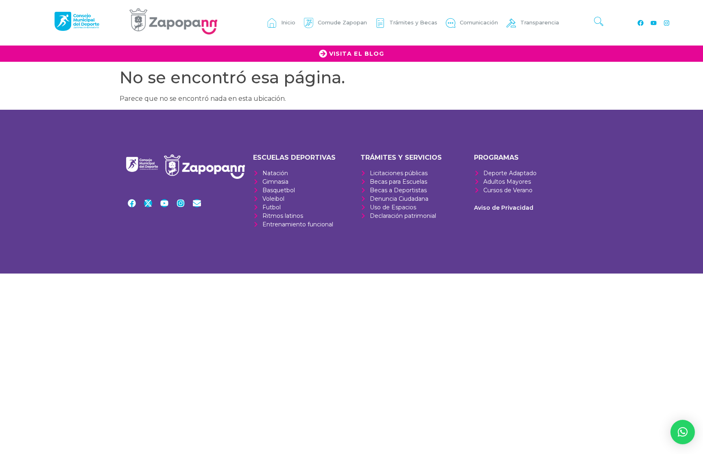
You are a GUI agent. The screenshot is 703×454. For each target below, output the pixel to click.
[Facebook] (640, 23)
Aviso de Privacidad (503, 207)
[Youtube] (653, 23)
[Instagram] (666, 23)
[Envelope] (197, 203)
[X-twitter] (148, 203)
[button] (682, 432)
